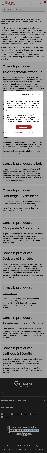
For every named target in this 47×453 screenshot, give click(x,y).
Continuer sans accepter (31, 94)
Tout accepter (23, 127)
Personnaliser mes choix (23, 132)
